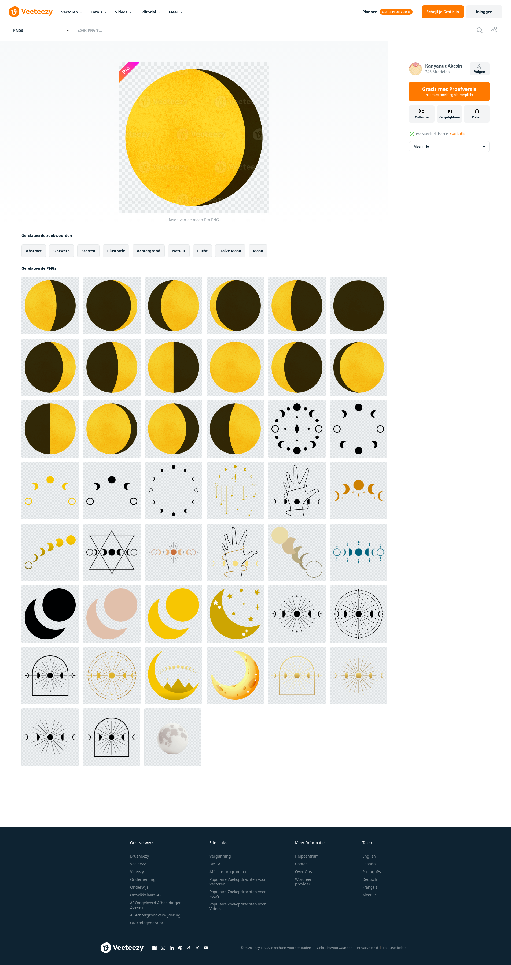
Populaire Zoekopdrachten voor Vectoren (237, 881)
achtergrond (148, 250)
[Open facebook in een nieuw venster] (154, 947)
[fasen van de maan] (50, 305)
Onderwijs (139, 887)
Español (369, 863)
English (369, 856)
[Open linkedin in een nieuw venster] (172, 947)
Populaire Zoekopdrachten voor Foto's (237, 894)
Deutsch (369, 879)
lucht (202, 250)
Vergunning (220, 856)
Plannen (369, 11)
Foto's (96, 11)
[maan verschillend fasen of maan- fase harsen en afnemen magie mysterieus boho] (358, 490)
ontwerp (61, 250)
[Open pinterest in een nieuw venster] (180, 947)
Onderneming (143, 879)
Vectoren (69, 11)
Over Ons (303, 871)
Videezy (137, 871)
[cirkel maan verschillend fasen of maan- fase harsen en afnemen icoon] (297, 429)
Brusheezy (139, 856)
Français (369, 887)
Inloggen (484, 11)
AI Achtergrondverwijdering (155, 915)
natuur (178, 250)
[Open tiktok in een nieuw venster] (189, 947)
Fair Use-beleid (394, 947)
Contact (302, 863)
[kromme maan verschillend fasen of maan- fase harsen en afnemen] (50, 490)
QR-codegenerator (146, 922)
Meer (173, 11)
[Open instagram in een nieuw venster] (163, 947)
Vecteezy (138, 863)
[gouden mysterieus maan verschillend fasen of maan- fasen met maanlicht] (358, 675)
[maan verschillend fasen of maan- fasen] (112, 552)
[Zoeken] (479, 30)
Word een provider (304, 881)
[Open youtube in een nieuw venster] (206, 947)
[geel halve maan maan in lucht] (235, 675)
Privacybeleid (367, 947)
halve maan (230, 250)
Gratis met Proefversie (449, 91)
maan (258, 250)
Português (371, 871)
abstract (34, 250)
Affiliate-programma (227, 871)
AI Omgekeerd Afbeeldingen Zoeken (156, 905)
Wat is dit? (457, 134)
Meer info (421, 146)
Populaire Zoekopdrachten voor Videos (237, 906)
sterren (88, 250)
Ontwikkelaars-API (146, 894)
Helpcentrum (307, 856)
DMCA (214, 863)
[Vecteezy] (31, 11)
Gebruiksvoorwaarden (334, 947)
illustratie (116, 250)
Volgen (479, 71)
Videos (121, 11)
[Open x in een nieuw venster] (197, 947)
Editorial (148, 11)
